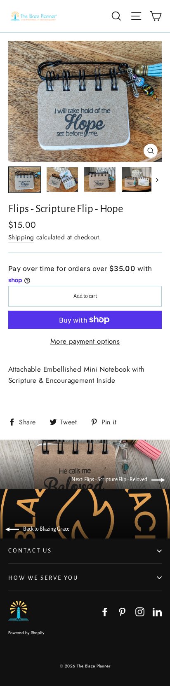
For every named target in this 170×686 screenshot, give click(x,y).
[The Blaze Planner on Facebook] (104, 611)
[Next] (156, 179)
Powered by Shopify (26, 633)
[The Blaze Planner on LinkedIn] (157, 611)
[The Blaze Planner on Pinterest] (122, 611)
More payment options (85, 341)
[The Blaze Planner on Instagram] (139, 611)
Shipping (21, 237)
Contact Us (30, 551)
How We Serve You (43, 578)
